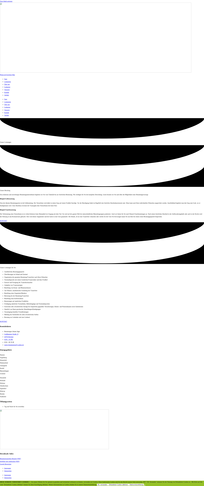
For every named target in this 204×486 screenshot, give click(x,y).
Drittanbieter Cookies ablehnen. (118, 484)
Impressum (7, 468)
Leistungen (7, 82)
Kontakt (6, 92)
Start (5, 79)
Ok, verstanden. (103, 484)
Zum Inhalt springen (6, 1)
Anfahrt (6, 95)
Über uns (7, 84)
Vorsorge (7, 90)
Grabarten (7, 87)
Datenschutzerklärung (136, 484)
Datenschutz (7, 471)
